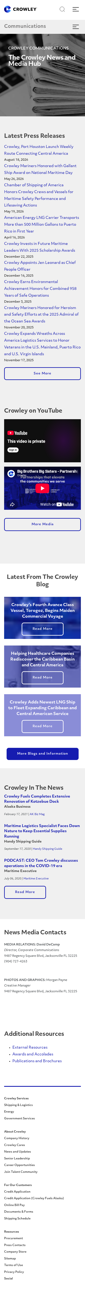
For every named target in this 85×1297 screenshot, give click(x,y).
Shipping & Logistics (18, 1105)
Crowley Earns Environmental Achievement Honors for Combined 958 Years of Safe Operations (40, 289)
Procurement (13, 1238)
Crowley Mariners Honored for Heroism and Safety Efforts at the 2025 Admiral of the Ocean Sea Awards (41, 315)
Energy (9, 1111)
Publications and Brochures (37, 1061)
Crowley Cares (14, 1145)
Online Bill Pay (14, 1205)
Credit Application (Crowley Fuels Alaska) (34, 1198)
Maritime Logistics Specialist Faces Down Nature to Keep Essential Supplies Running (42, 831)
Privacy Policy (14, 1272)
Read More (43, 629)
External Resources (29, 1048)
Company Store (15, 1251)
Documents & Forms (18, 1211)
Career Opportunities (19, 1165)
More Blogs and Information (42, 753)
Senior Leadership (17, 1158)
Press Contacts (15, 1245)
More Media (43, 524)
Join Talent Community (21, 1172)
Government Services (19, 1118)
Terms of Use (13, 1265)
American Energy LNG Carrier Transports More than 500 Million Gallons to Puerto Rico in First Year (41, 225)
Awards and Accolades (32, 1054)
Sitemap (10, 1258)
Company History (16, 1138)
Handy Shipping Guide (47, 849)
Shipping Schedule (17, 1218)
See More (42, 373)
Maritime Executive (36, 878)
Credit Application (17, 1191)
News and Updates (17, 1151)
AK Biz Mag (37, 814)
